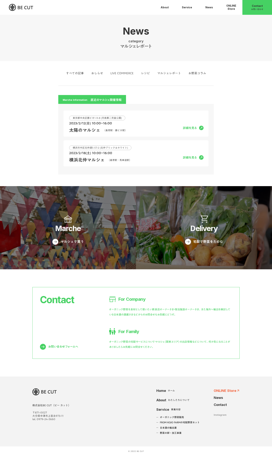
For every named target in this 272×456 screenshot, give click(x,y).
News (218, 398)
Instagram (220, 414)
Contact (220, 405)
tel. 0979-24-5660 (43, 419)
